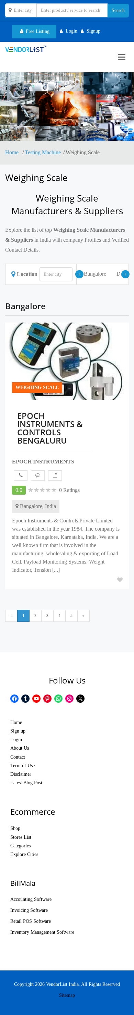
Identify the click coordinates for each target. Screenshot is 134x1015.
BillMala (22, 883)
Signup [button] (93, 31)
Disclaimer (20, 774)
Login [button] (71, 31)
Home (12, 152)
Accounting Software (31, 899)
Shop (15, 828)
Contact (17, 757)
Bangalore (95, 274)
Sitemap (67, 995)
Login (16, 739)
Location (27, 274)
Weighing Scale (37, 387)
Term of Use (22, 765)
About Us (19, 748)
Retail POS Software (30, 921)
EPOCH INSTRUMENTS (43, 461)
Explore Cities (24, 854)
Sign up (17, 731)
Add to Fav (120, 579)
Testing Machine (43, 152)
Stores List (20, 837)
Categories (20, 845)
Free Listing (36, 31)
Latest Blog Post (26, 782)
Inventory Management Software (42, 932)
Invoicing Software (29, 910)
